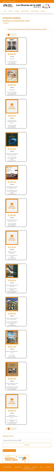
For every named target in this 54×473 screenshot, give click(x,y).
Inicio (5, 11)
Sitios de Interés (25, 11)
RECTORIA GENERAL (7, 467)
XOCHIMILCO (48, 467)
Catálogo (17, 11)
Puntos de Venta (34, 11)
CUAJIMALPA (26, 467)
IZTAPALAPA (34, 467)
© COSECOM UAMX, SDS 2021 (28, 468)
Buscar (27, 445)
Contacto (43, 11)
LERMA (41, 467)
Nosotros (11, 11)
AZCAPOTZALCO (17, 467)
